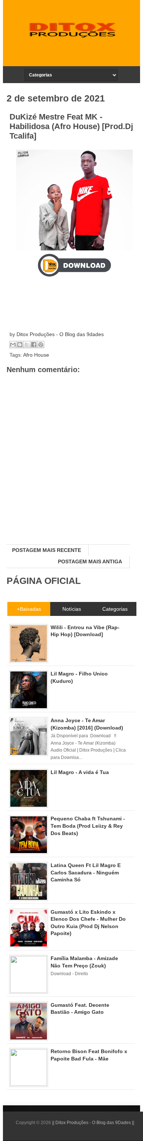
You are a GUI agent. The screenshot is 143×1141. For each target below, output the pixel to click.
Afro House (36, 355)
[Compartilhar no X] (26, 344)
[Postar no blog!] (19, 344)
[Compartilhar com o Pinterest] (40, 344)
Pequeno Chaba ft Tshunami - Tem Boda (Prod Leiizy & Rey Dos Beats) (88, 826)
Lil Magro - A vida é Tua (80, 772)
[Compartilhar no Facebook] (33, 344)
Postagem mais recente (46, 550)
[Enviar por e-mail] (12, 344)
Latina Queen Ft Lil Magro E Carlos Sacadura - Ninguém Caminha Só (86, 872)
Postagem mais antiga (90, 561)
